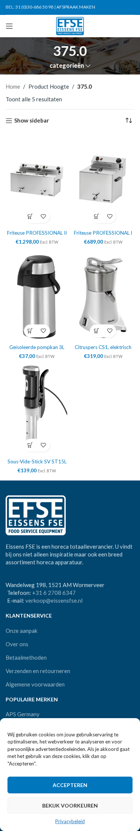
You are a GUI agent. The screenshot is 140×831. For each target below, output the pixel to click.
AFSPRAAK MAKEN (75, 7)
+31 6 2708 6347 (54, 592)
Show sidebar (31, 120)
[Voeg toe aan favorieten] (43, 216)
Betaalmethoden (26, 657)
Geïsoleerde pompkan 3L (36, 347)
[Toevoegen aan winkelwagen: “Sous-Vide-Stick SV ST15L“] (30, 445)
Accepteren (70, 785)
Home (13, 86)
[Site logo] (70, 25)
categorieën (67, 66)
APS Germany (23, 714)
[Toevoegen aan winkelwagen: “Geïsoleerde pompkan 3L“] (30, 330)
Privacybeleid (70, 821)
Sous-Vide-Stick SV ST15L (36, 461)
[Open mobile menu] (9, 26)
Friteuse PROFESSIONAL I (103, 233)
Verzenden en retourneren (38, 670)
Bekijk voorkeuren (70, 805)
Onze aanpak (21, 630)
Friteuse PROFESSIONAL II (37, 233)
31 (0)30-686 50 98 (34, 7)
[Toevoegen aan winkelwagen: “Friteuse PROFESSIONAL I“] (96, 216)
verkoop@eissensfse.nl (54, 600)
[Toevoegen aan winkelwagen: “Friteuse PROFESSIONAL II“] (30, 216)
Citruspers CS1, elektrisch (103, 347)
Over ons (17, 644)
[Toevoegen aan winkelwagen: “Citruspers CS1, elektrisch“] (96, 330)
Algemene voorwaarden (35, 684)
